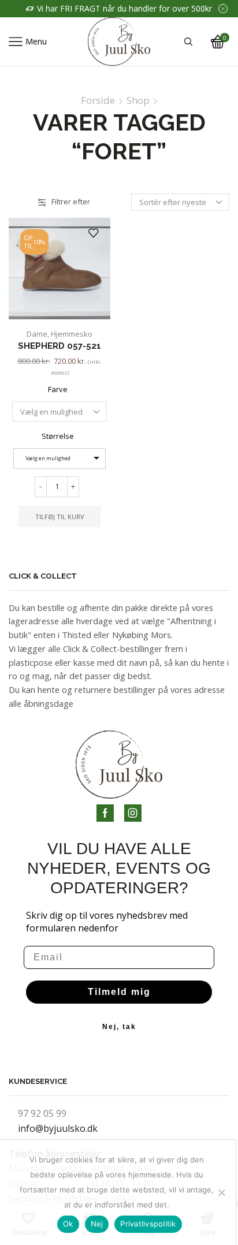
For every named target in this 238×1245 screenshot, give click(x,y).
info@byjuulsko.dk (58, 1128)
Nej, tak (119, 1027)
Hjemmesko (71, 334)
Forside (98, 100)
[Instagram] (133, 813)
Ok (68, 1223)
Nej (97, 1223)
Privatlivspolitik (148, 1223)
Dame (37, 334)
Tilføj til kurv (59, 516)
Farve (58, 389)
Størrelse (58, 436)
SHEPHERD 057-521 (59, 346)
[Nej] (221, 1192)
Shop (138, 100)
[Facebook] (105, 813)
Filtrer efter (70, 201)
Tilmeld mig (119, 992)
